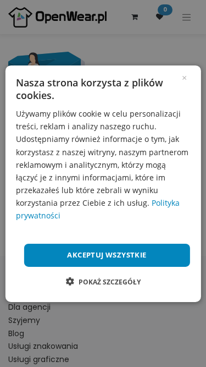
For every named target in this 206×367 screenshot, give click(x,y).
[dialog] (103, 183)
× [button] (184, 76)
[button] (103, 281)
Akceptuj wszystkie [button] (106, 255)
